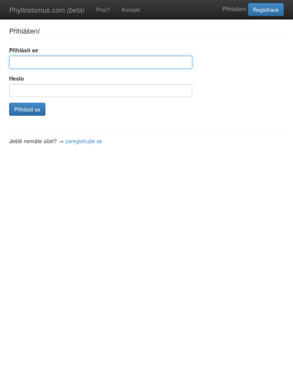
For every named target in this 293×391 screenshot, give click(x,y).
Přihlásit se (23, 50)
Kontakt (131, 9)
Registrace (266, 9)
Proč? (103, 9)
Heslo (16, 78)
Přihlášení (234, 9)
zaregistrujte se (83, 141)
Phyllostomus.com (47, 10)
